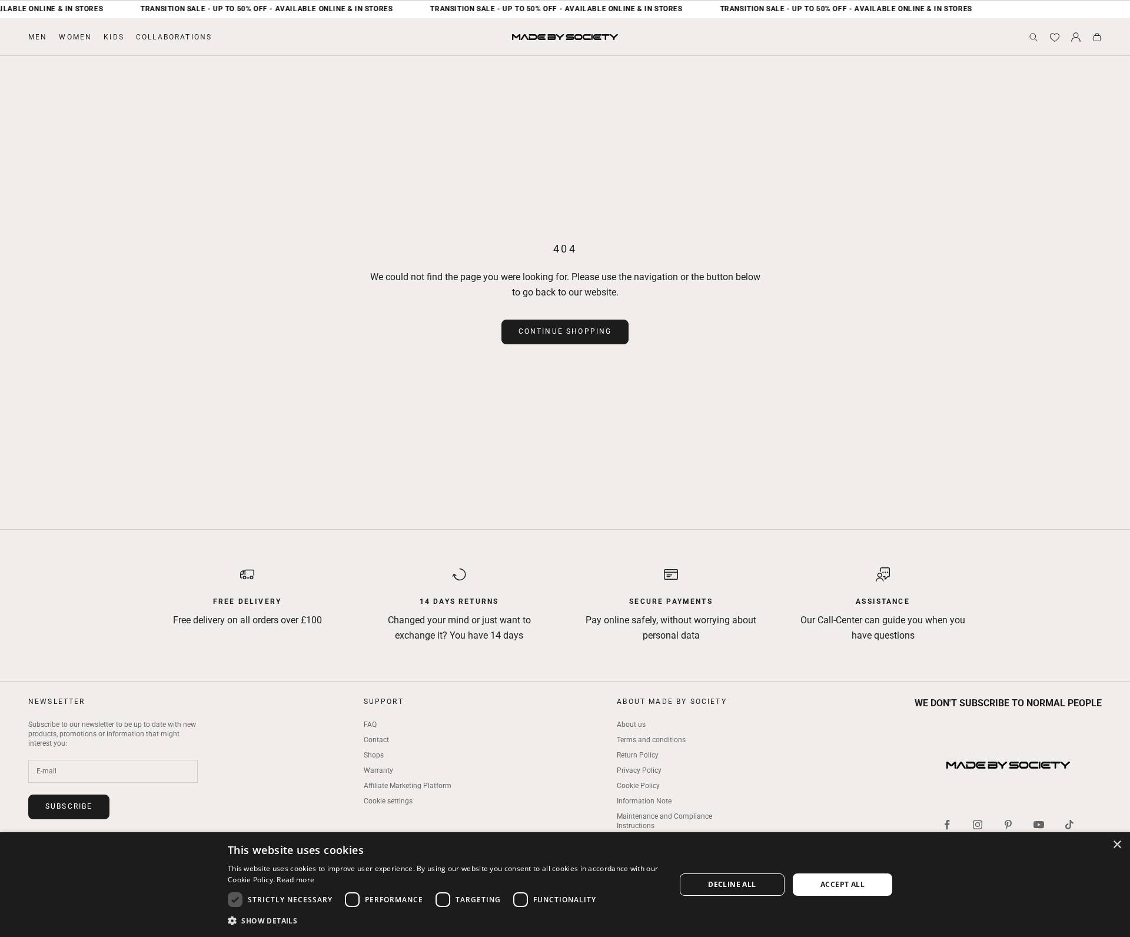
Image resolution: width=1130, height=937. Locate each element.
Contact (376, 740)
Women (75, 37)
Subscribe (68, 806)
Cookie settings (388, 801)
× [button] (1116, 844)
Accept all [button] (842, 884)
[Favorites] (1054, 37)
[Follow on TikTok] (1069, 824)
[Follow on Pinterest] (1008, 824)
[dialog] (565, 884)
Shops (374, 755)
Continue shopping (565, 331)
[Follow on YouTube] (1039, 824)
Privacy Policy (639, 770)
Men (37, 37)
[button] (445, 920)
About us (631, 724)
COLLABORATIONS (174, 37)
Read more (295, 880)
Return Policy (638, 755)
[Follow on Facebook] (947, 824)
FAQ (370, 724)
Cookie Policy (638, 786)
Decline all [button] (732, 884)
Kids (114, 37)
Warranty (378, 770)
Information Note (644, 801)
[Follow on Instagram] (977, 824)
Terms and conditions (651, 740)
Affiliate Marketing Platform (407, 786)
